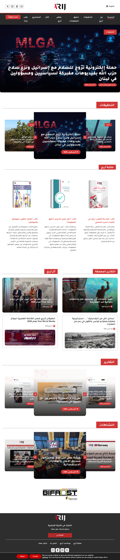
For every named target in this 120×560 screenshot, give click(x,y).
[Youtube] (22, 6)
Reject (22, 556)
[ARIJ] (60, 518)
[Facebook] (17, 6)
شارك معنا (43, 543)
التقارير (109, 362)
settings (45, 557)
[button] (35, 137)
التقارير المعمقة (105, 272)
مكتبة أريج (107, 167)
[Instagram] (12, 6)
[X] (8, 6)
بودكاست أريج (65, 543)
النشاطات (106, 425)
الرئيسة (110, 17)
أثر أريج (51, 272)
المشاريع (36, 17)
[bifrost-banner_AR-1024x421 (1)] (60, 494)
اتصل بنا (53, 543)
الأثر (47, 17)
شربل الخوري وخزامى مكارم (107, 85)
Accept (35, 556)
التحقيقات (87, 17)
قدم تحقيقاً (13, 17)
